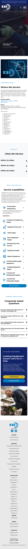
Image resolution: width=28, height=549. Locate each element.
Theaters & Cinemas (14, 469)
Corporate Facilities (14, 451)
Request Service (14, 532)
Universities (14, 471)
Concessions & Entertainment (14, 446)
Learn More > (6, 215)
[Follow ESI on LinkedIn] (16, 431)
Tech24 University (14, 524)
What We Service (14, 437)
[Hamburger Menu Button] (24, 7)
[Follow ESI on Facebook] (12, 431)
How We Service (14, 440)
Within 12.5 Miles (7, 160)
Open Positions (14, 526)
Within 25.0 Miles (7, 165)
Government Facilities (14, 453)
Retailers (14, 466)
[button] (14, 285)
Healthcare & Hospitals (14, 458)
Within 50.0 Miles (8, 171)
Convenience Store (14, 448)
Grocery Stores (14, 456)
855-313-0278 (14, 535)
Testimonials (14, 518)
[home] (6, 7)
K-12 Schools (14, 461)
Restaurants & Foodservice (14, 464)
